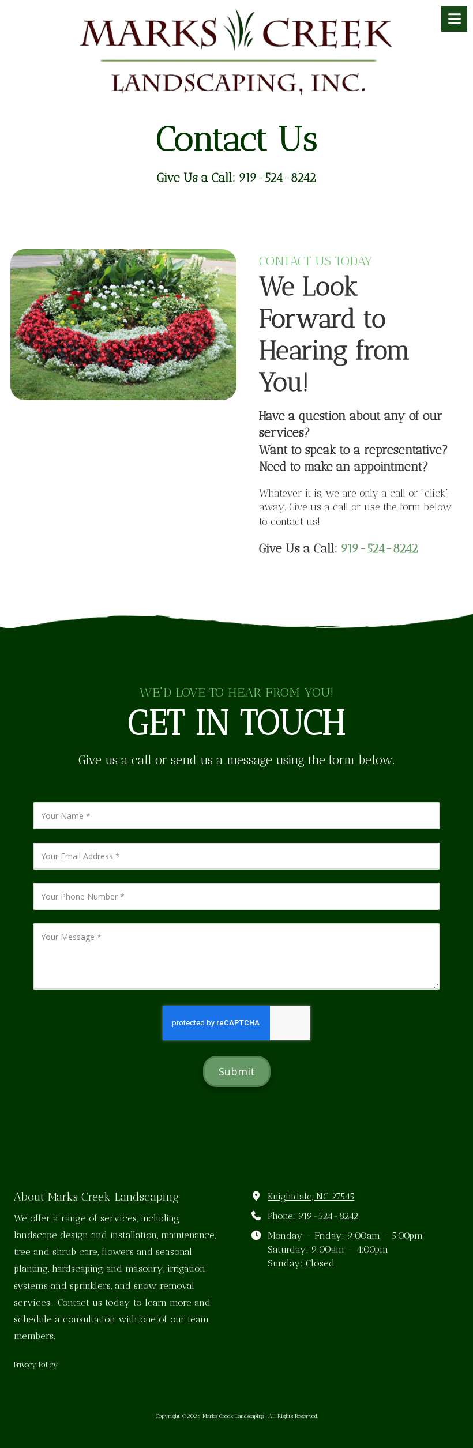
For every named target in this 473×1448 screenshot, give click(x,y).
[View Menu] (454, 19)
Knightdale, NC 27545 (311, 1196)
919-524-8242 (328, 1215)
